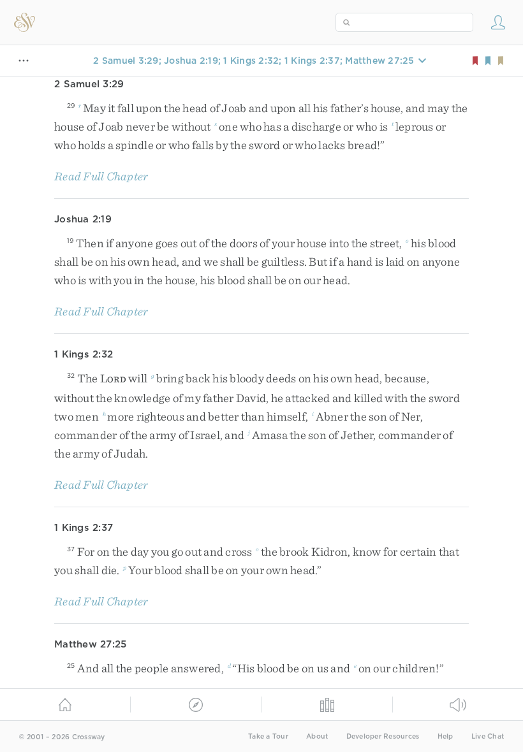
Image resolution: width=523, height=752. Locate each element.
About (317, 736)
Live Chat (487, 736)
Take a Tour (268, 736)
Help (445, 736)
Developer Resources (383, 736)
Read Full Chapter (101, 176)
